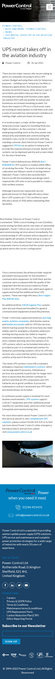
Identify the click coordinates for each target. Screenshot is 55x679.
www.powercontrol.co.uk (19, 431)
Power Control (12, 26)
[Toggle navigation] (49, 7)
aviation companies (19, 321)
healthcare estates (15, 324)
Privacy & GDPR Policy (19, 601)
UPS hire (17, 145)
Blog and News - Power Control (25, 29)
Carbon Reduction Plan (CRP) (23, 615)
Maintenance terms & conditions (24, 608)
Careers (11, 597)
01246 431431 (32, 507)
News (8, 32)
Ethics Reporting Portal (19, 618)
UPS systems (32, 399)
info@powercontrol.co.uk (32, 515)
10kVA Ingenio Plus (31, 304)
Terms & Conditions (17, 604)
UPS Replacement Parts (20, 611)
